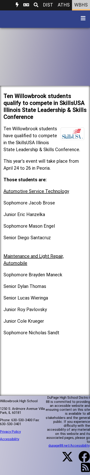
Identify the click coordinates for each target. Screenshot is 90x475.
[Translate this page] (26, 5)
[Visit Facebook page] (81, 459)
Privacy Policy (10, 432)
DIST (48, 5)
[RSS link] (83, 470)
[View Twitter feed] (65, 459)
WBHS (81, 5)
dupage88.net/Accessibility (68, 445)
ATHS (64, 5)
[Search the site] (36, 5)
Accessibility (9, 439)
